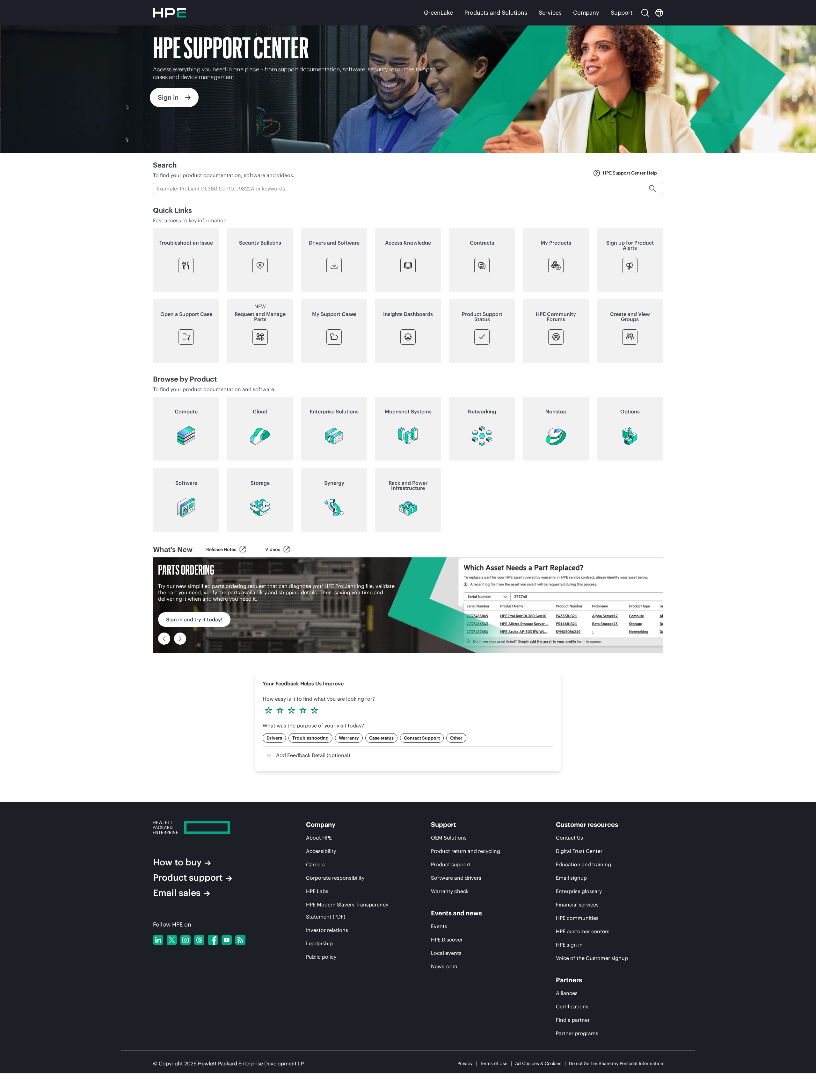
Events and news (456, 913)
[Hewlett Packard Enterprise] (169, 13)
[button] (338, 1030)
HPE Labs (317, 891)
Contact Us (569, 837)
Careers (315, 864)
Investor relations (327, 930)
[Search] (645, 13)
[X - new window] (172, 940)
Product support (187, 877)
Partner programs (577, 1033)
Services (550, 12)
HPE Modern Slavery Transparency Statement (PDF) (347, 910)
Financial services (577, 904)
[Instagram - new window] (185, 940)
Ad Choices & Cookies (538, 1063)
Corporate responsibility (335, 878)
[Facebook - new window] (213, 940)
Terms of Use (493, 1063)
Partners (569, 980)
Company (586, 12)
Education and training (583, 864)
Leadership (319, 943)
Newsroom (444, 966)
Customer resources (587, 824)
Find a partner (573, 1020)
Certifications (572, 1006)
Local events (446, 953)
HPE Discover (447, 939)
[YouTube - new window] (227, 940)
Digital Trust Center (579, 851)
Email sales (176, 893)
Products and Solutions (495, 12)
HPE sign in (569, 944)
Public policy (321, 957)
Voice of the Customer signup (592, 958)
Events (439, 926)
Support (621, 12)
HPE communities (577, 918)
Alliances (567, 993)
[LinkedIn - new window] (158, 940)
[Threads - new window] (199, 940)
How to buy (177, 862)
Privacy (464, 1063)
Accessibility (321, 851)
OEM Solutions (449, 837)
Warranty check (450, 891)
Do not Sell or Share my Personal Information (616, 1063)
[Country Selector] (659, 13)
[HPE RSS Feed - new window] (240, 940)
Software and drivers (456, 878)
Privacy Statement (73, 1045)
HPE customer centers (582, 931)
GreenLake (438, 12)
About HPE (319, 837)
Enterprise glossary (579, 891)
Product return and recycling (465, 851)
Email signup (571, 878)
